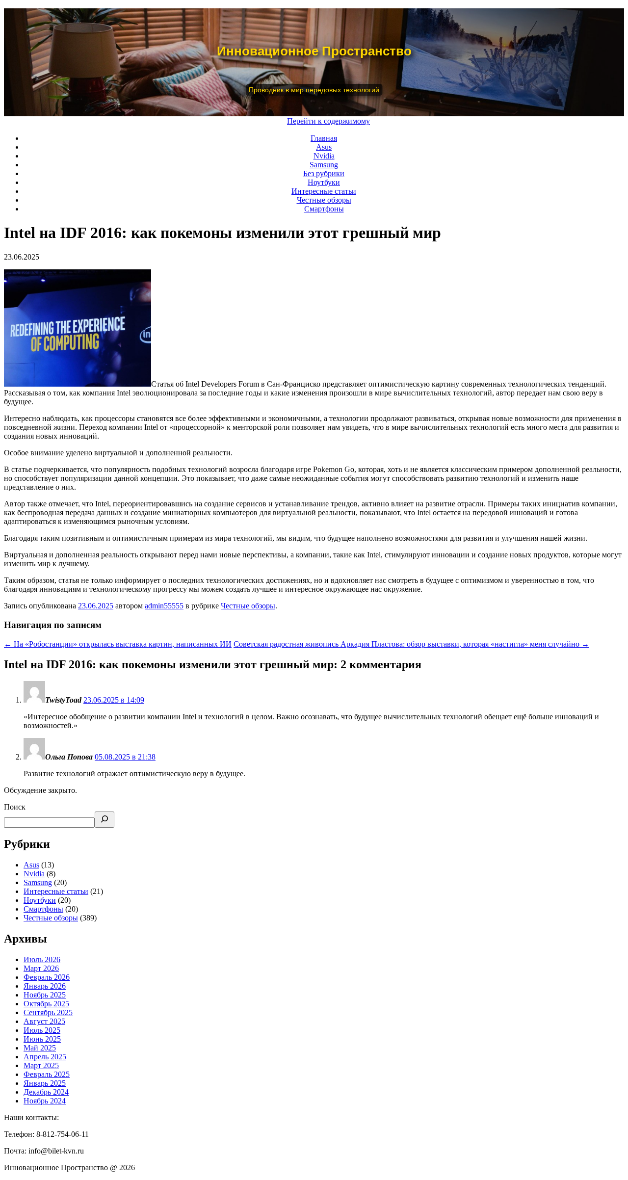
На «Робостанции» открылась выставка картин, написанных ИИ (118, 644)
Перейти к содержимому (328, 121)
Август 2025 (44, 1021)
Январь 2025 (45, 1083)
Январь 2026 (45, 986)
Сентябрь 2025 (48, 1012)
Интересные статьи (323, 191)
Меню (271, 121)
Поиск (15, 807)
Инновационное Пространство (314, 51)
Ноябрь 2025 (45, 995)
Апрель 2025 (45, 1056)
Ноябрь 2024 (45, 1101)
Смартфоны (324, 209)
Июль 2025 (42, 1030)
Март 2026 (41, 968)
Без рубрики (323, 173)
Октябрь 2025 (46, 1003)
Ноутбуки (324, 182)
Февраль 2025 (47, 1074)
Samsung (324, 164)
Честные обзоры (324, 200)
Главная (324, 138)
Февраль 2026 (47, 977)
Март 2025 (41, 1065)
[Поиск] (104, 820)
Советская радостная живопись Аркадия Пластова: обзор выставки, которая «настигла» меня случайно (411, 644)
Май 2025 (40, 1048)
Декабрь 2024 (46, 1092)
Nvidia (324, 156)
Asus (324, 147)
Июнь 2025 (42, 1039)
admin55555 (164, 606)
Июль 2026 (42, 959)
